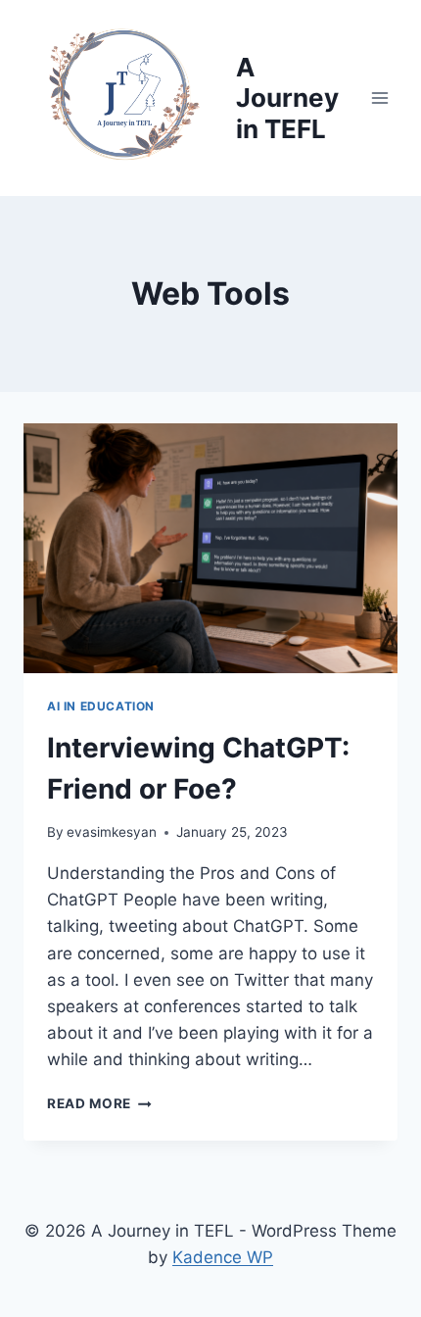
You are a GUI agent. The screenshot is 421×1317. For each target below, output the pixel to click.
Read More (99, 1103)
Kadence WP (222, 1257)
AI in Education (101, 706)
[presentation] (210, 548)
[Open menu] (379, 97)
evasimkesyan (112, 832)
